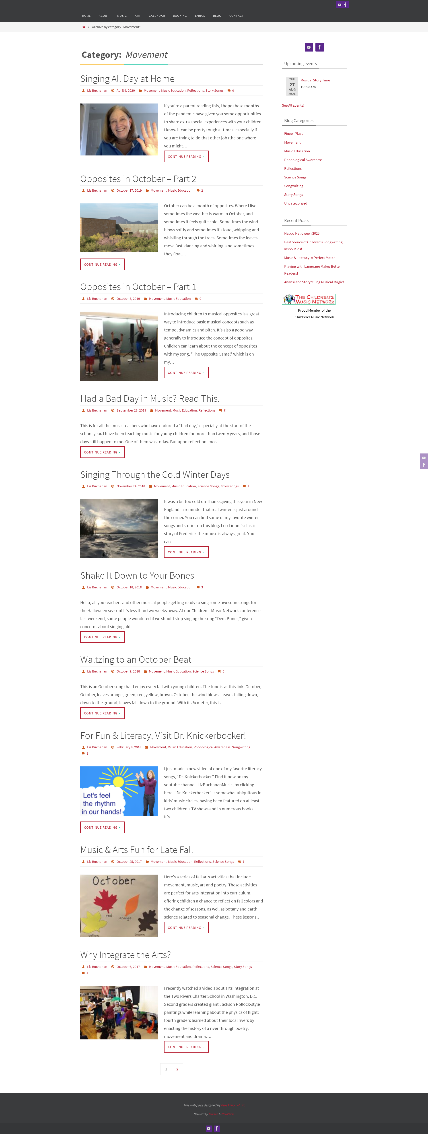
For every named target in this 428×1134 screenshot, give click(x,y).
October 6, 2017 (128, 966)
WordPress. (228, 1114)
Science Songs (208, 486)
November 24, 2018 (131, 486)
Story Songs (215, 90)
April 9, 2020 (126, 90)
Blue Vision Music (233, 1105)
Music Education (173, 90)
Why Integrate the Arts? (125, 954)
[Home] (83, 27)
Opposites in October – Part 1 (138, 286)
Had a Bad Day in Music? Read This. (150, 398)
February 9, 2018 (129, 747)
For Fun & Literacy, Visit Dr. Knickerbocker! (163, 735)
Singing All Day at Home (127, 78)
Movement (152, 90)
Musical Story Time (315, 80)
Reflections (195, 90)
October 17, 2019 (129, 190)
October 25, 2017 (129, 861)
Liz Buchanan (97, 90)
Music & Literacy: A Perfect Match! (310, 257)
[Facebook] (345, 4)
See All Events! (293, 105)
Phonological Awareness (212, 747)
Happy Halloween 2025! (302, 233)
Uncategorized (295, 203)
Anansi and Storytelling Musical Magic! (314, 281)
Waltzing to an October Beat (135, 659)
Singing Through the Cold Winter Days (155, 474)
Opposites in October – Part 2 (138, 178)
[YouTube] (339, 4)
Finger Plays (293, 133)
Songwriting (241, 747)
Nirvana (213, 1114)
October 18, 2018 (129, 587)
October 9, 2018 (128, 671)
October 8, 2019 (128, 298)
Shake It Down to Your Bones (137, 575)
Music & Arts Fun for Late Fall (136, 849)
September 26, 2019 (131, 410)
